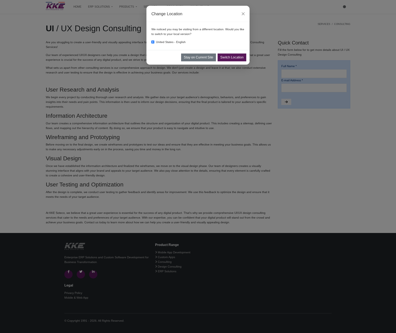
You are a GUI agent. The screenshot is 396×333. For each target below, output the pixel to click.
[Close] (243, 14)
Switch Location (232, 57)
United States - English (171, 42)
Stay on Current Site (198, 57)
